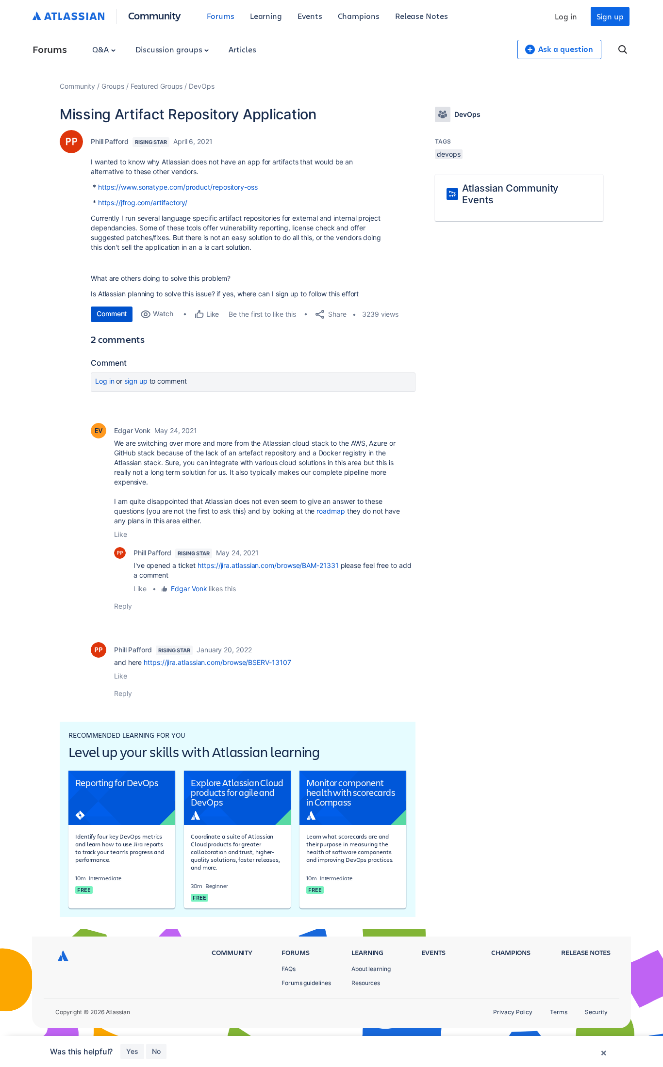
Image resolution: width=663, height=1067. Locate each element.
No (156, 1051)
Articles (242, 49)
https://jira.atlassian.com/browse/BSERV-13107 (217, 662)
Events (310, 16)
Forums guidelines (306, 982)
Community (154, 15)
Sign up (610, 16)
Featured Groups (157, 86)
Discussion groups (169, 49)
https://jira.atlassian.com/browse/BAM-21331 (268, 565)
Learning (266, 16)
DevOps (202, 86)
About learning (371, 968)
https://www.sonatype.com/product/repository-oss (178, 187)
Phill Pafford (110, 141)
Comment (112, 313)
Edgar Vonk (132, 430)
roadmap (330, 511)
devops (449, 154)
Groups (112, 86)
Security (596, 1012)
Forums (220, 16)
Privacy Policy (512, 1012)
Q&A (101, 49)
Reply (123, 606)
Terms (558, 1012)
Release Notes (421, 16)
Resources (365, 982)
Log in (566, 16)
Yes (132, 1051)
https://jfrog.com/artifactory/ (142, 202)
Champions (359, 16)
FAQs (289, 968)
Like (120, 534)
